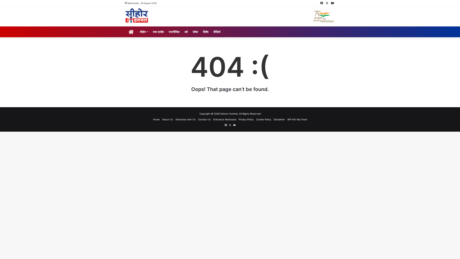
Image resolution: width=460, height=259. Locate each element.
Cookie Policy (263, 119)
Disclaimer (279, 119)
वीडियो (216, 32)
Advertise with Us (185, 119)
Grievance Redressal (224, 119)
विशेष (205, 32)
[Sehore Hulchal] (137, 16)
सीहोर (143, 32)
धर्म (186, 32)
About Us (167, 119)
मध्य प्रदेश (158, 32)
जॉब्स (195, 32)
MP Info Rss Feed (297, 119)
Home (156, 119)
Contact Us (204, 119)
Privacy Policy (246, 119)
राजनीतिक (174, 32)
